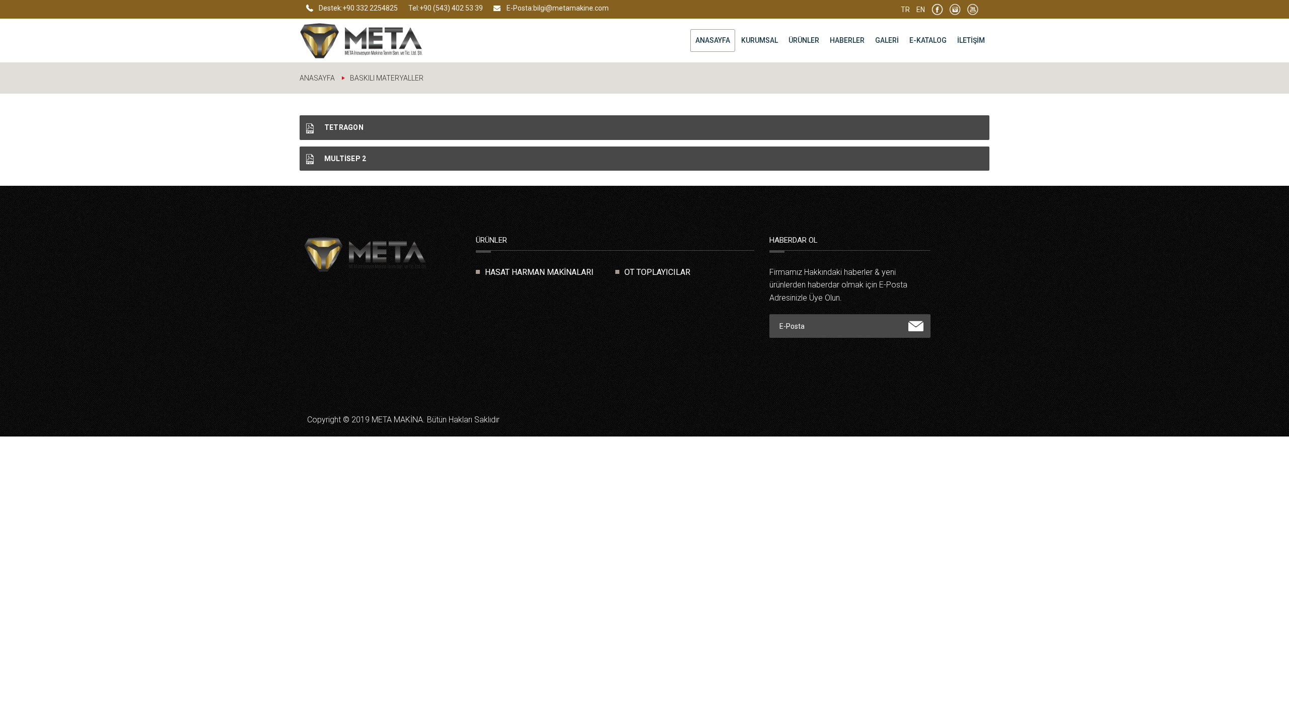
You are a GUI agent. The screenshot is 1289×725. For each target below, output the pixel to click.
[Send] (915, 326)
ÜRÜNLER (804, 40)
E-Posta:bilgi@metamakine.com (558, 8)
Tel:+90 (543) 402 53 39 (445, 8)
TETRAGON (343, 127)
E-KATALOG (928, 40)
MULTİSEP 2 (344, 159)
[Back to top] (1259, 695)
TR (905, 10)
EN (920, 10)
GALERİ (887, 40)
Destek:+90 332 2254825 (358, 8)
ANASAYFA (712, 40)
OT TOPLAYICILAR (657, 272)
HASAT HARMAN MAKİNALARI (539, 272)
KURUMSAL (759, 40)
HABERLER (847, 40)
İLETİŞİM (971, 40)
